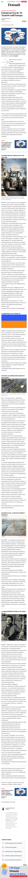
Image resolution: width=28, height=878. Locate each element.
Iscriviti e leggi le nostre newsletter (13, 843)
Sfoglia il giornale (11, 1)
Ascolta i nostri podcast (10, 847)
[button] (22, 21)
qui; (23, 782)
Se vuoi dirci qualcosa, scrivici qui (13, 859)
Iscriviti (16, 56)
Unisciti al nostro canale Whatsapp (13, 851)
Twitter (9, 828)
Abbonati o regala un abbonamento (13, 855)
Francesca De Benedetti (4, 149)
